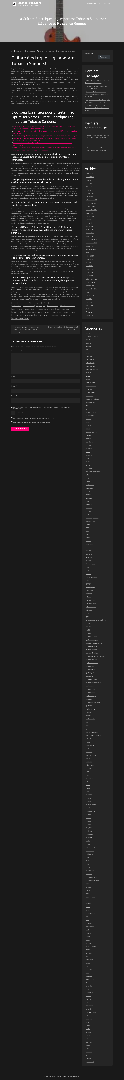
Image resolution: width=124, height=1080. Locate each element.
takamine (89, 986)
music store (90, 870)
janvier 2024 (90, 276)
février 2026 (90, 193)
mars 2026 (89, 190)
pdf (87, 900)
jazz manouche (91, 755)
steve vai (89, 976)
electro (88, 534)
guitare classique (92, 640)
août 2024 (89, 253)
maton (88, 821)
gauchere (89, 590)
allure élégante (36, 303)
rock (87, 930)
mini (87, 857)
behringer (89, 442)
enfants (88, 541)
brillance (45, 303)
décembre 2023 (91, 279)
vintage (88, 1032)
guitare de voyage (92, 646)
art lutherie (90, 415)
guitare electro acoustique (95, 656)
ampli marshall (91, 386)
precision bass (90, 913)
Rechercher (89, 53)
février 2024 (90, 272)
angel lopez (90, 389)
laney (88, 788)
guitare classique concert (94, 643)
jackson (88, 739)
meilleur (89, 831)
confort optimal (16, 306)
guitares (89, 699)
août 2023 (89, 292)
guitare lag (90, 676)
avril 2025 (89, 226)
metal (88, 841)
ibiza (87, 725)
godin (88, 613)
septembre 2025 (91, 210)
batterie (89, 435)
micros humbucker (70, 312)
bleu (87, 458)
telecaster (89, 992)
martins (88, 818)
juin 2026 (89, 180)
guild (88, 630)
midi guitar (89, 854)
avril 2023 (89, 305)
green (88, 623)
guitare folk (90, 666)
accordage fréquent (24, 303)
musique (89, 874)
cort (87, 501)
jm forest (89, 762)
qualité (46, 315)
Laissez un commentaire (66, 51)
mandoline (89, 795)
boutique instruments (93, 471)
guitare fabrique (91, 659)
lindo (87, 791)
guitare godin (90, 669)
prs (87, 917)
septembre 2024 (91, 249)
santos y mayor (91, 946)
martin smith (90, 811)
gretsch (88, 626)
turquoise (89, 1006)
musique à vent (91, 877)
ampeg (88, 379)
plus (87, 910)
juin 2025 (89, 220)
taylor (88, 989)
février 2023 (90, 312)
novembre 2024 (91, 243)
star (87, 973)
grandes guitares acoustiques (96, 620)
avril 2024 (89, 266)
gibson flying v (91, 603)
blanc (88, 452)
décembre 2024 (91, 239)
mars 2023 (89, 309)
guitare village (91, 696)
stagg (88, 966)
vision (88, 1035)
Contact (107, 3)
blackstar (89, 448)
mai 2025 (89, 223)
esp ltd (88, 551)
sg (87, 956)
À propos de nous (93, 3)
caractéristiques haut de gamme (59, 303)
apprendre (89, 396)
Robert (89, 148)
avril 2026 (89, 187)
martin (88, 808)
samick (88, 943)
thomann (89, 999)
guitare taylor (90, 692)
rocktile (88, 933)
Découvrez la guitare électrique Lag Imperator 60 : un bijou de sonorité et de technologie (26, 329)
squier (88, 963)
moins (88, 861)
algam (88, 353)
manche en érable (57, 312)
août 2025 (89, 213)
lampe (88, 785)
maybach (89, 828)
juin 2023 (89, 299)
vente (88, 1025)
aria (87, 406)
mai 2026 (89, 183)
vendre (88, 1022)
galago (88, 584)
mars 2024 (89, 269)
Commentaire (16, 351)
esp (87, 547)
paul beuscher (91, 897)
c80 (87, 478)
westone (89, 1052)
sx (86, 983)
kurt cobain (90, 778)
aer (87, 350)
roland (88, 936)
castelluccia (90, 485)
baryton (89, 425)
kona (87, 775)
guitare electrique (45, 51)
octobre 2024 (90, 246)
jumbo (88, 768)
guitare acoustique (92, 636)
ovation (88, 890)
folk (87, 570)
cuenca (88, 511)
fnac (87, 567)
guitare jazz (90, 673)
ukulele (89, 1009)
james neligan (90, 745)
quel (87, 920)
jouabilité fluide (16, 312)
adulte (88, 346)
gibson (88, 597)
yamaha (88, 1058)
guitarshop (90, 706)
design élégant (40, 306)
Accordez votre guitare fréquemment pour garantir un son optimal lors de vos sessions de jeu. (45, 136)
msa (87, 864)
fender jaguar (90, 564)
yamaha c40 (90, 1062)
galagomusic (90, 587)
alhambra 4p (90, 366)
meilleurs (89, 837)
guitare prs (90, 686)
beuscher (89, 445)
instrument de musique (63, 309)
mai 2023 (89, 302)
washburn (89, 1045)
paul (87, 894)
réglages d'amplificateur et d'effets (60, 315)
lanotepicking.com (29, 2)
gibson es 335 (90, 600)
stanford (89, 969)
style (26, 318)
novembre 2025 (91, 203)
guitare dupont (91, 650)
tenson (88, 996)
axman (88, 419)
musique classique (92, 880)
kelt (87, 772)
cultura (88, 514)
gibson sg (89, 610)
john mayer (90, 765)
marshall (89, 801)
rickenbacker (90, 926)
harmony (89, 712)
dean (88, 524)
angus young (90, 392)
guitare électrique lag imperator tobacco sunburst (39, 309)
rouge (88, 940)
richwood (89, 923)
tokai (87, 1002)
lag (53, 51)
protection (38, 315)
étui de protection (52, 306)
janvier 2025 (90, 236)
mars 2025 (89, 229)
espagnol (89, 554)
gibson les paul (91, 607)
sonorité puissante (17, 318)
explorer (89, 557)
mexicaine (89, 844)
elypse (88, 537)
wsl (87, 1055)
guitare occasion (91, 679)
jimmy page (90, 758)
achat (88, 340)
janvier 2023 (90, 315)
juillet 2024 (90, 256)
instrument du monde (93, 735)
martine (88, 814)
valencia (89, 1019)
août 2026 (89, 173)
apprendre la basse (92, 399)
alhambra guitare (92, 369)
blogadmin (19, 51)
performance (29, 315)
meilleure (89, 834)
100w (88, 333)
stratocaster (90, 979)
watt (87, 1048)
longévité (46, 312)
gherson (89, 593)
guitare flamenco (92, 663)
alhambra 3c (90, 363)
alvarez (88, 373)
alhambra (89, 356)
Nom (13, 376)
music (88, 867)
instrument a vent (92, 732)
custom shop (90, 521)
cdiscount (89, 488)
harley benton (91, 709)
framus (88, 574)
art (87, 409)
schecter (89, 953)
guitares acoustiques (93, 702)
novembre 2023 (91, 282)
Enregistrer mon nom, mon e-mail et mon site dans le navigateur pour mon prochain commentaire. (41, 408)
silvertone (89, 959)
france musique (91, 577)
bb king (88, 439)
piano (88, 907)
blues (88, 465)
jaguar (88, 742)
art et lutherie (91, 412)
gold (87, 617)
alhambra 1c (90, 359)
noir (87, 884)
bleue (88, 462)
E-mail (14, 386)
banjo (88, 422)
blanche (89, 455)
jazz (87, 748)
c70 (87, 475)
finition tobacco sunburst (67, 306)
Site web (14, 396)
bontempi (89, 468)
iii (86, 729)
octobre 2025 (90, 206)
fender (88, 561)
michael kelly (90, 847)
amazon (89, 376)
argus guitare (90, 402)
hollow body (90, 719)
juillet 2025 (90, 216)
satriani (88, 950)
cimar (88, 491)
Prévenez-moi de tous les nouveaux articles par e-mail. (31, 422)
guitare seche (90, 689)
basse (88, 429)
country (89, 508)
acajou (14, 303)
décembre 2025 (91, 200)
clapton (88, 495)
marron (88, 798)
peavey (88, 903)
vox (87, 1039)
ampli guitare (90, 382)
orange (88, 887)
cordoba (89, 498)
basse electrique (91, 432)
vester (88, 1029)
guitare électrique (17, 309)
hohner (88, 715)
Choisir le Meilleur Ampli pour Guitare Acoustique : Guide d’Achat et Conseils (96, 94)
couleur (89, 504)
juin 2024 (89, 259)
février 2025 (90, 233)
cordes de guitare (28, 306)
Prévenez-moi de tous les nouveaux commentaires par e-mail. (34, 418)
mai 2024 (89, 262)
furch (88, 580)
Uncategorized (91, 1012)
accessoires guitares (92, 336)
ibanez (88, 722)
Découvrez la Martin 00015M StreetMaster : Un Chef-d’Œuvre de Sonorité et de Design (97, 108)
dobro (88, 528)
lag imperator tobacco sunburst (32, 312)
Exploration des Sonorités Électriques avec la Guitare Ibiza (63, 328)
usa (87, 1016)
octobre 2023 (90, 286)
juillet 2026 (90, 177)
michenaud (90, 851)
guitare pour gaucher (93, 683)
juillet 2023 (90, 295)
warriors (89, 1042)
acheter (88, 343)
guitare (88, 633)
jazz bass (89, 752)
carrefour (89, 481)
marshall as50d (91, 804)
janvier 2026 (90, 196)
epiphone (89, 544)
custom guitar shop (92, 518)
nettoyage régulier (17, 315)
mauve (88, 824)
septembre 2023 (91, 289)
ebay (87, 531)
